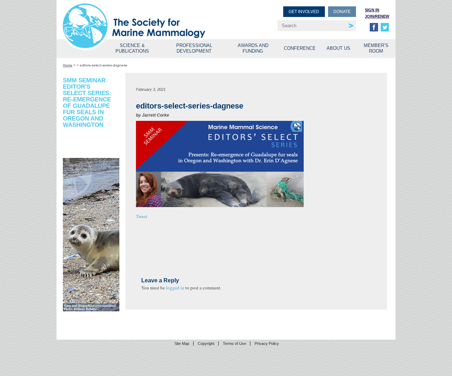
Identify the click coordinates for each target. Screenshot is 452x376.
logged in (175, 287)
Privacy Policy (267, 343)
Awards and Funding (253, 48)
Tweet (141, 216)
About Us (338, 48)
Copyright (206, 343)
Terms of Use (234, 343)
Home (67, 65)
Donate (342, 11)
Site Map (181, 343)
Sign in (372, 10)
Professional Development (194, 48)
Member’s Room (376, 48)
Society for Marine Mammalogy (145, 16)
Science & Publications (132, 48)
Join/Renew (377, 16)
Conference (300, 48)
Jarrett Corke (155, 115)
